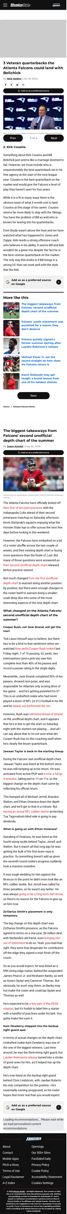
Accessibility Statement (47, 1177)
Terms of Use (11, 1171)
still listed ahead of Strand (46, 714)
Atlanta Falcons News (24, 406)
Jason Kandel (15, 446)
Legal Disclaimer (13, 1177)
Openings (38, 1146)
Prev (13, 138)
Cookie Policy (40, 1171)
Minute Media (19, 1191)
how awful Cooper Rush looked (35, 648)
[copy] (23, 84)
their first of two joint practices (22, 507)
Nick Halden (14, 78)
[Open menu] (5, 5)
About (6, 1146)
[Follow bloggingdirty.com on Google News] (58, 282)
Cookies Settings (42, 1183)
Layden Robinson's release (20, 1057)
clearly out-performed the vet (31, 706)
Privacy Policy (40, 1164)
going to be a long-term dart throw (41, 894)
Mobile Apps (11, 1158)
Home (6, 406)
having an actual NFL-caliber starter (26, 811)
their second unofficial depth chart (25, 565)
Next (54, 138)
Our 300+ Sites (41, 1152)
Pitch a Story (11, 1164)
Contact (8, 1152)
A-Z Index (9, 1183)
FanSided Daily (41, 1158)
